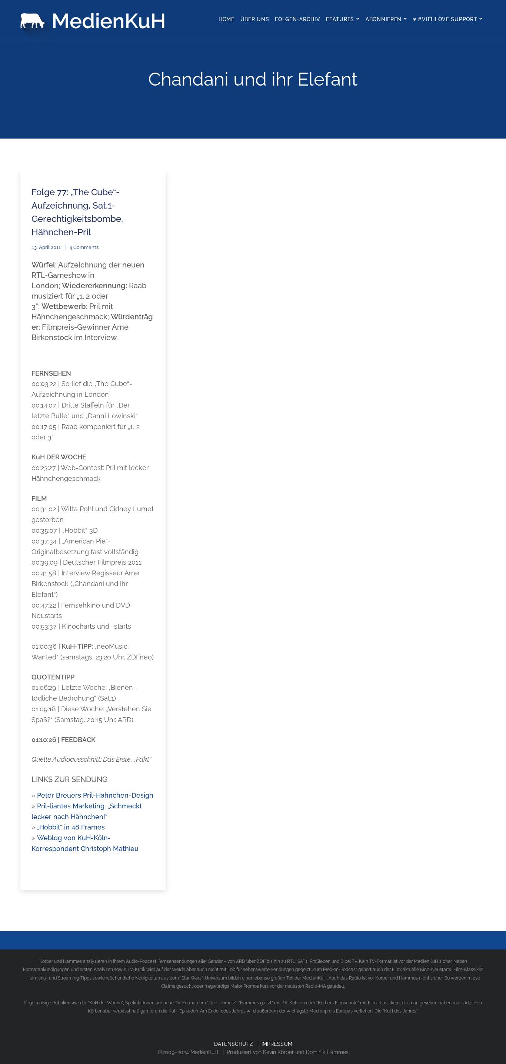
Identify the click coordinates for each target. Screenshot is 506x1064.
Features (340, 19)
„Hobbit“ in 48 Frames (71, 827)
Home (226, 19)
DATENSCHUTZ (233, 1044)
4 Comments (84, 247)
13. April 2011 (46, 247)
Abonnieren (384, 19)
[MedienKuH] (94, 20)
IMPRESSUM (277, 1044)
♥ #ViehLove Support (445, 19)
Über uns (254, 19)
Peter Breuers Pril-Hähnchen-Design (95, 795)
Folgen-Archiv (297, 19)
